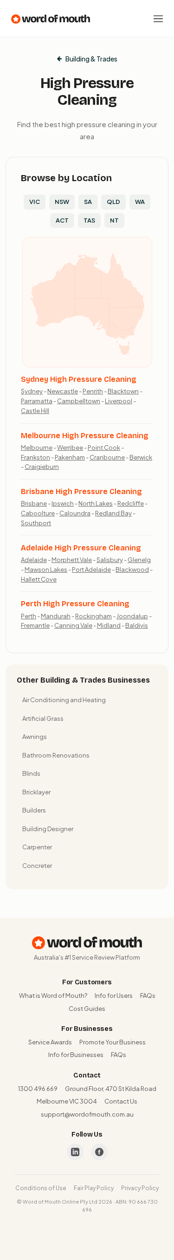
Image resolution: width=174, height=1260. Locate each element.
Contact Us (120, 1101)
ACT (62, 220)
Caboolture (38, 513)
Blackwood (132, 569)
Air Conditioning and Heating (64, 700)
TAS (89, 220)
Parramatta (36, 401)
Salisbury (110, 559)
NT (114, 220)
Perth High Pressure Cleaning (75, 603)
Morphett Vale (72, 559)
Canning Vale (73, 625)
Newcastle (62, 391)
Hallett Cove (39, 579)
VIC (34, 201)
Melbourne (36, 447)
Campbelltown (78, 401)
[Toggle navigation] (158, 18)
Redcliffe (130, 503)
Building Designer (47, 829)
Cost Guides (87, 1008)
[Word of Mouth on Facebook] (99, 1152)
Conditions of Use (40, 1188)
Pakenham (70, 457)
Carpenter (37, 847)
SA (88, 201)
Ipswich (63, 503)
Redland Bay (113, 513)
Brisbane (34, 503)
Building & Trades (91, 58)
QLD (113, 201)
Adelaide (34, 559)
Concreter (37, 865)
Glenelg (139, 559)
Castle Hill (35, 410)
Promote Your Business (112, 1042)
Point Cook (104, 447)
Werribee (70, 447)
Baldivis (136, 625)
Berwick (140, 457)
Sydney (32, 391)
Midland (109, 625)
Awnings (34, 736)
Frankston (35, 457)
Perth (28, 616)
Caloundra (74, 513)
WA (140, 201)
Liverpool (118, 401)
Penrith (93, 391)
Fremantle (35, 625)
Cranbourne (107, 457)
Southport (36, 523)
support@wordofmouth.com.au (87, 1114)
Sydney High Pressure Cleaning (78, 379)
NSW (62, 201)
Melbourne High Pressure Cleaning (84, 435)
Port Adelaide (91, 569)
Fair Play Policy (94, 1188)
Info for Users (114, 995)
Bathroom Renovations (56, 755)
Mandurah (56, 616)
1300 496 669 (38, 1088)
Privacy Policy (140, 1188)
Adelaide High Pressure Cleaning (81, 547)
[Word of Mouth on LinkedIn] (75, 1152)
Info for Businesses (75, 1054)
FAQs (147, 995)
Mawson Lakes (46, 569)
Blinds (31, 773)
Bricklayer (36, 792)
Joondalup (132, 616)
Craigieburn (42, 466)
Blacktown (123, 391)
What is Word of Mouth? (53, 995)
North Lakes (95, 503)
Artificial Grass (43, 718)
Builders (34, 810)
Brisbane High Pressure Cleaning (81, 491)
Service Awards (50, 1042)
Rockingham (93, 616)
